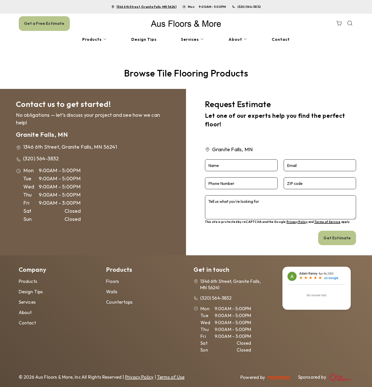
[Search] (350, 23)
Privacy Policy (296, 222)
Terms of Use (170, 377)
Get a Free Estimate (44, 23)
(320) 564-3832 (249, 7)
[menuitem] (94, 39)
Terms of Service (327, 222)
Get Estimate (337, 237)
